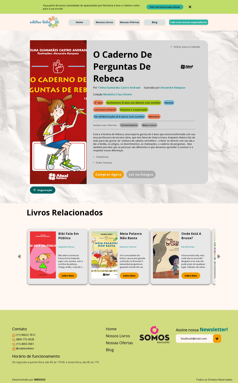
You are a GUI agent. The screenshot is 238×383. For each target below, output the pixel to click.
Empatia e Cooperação (133, 109)
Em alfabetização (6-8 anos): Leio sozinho (119, 116)
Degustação (44, 190)
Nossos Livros (104, 22)
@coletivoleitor (25, 348)
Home (79, 22)
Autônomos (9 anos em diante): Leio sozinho (133, 102)
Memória (154, 116)
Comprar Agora (108, 174)
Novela (169, 102)
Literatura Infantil (105, 109)
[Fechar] (190, 7)
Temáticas (102, 156)
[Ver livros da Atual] (187, 67)
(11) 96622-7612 (25, 335)
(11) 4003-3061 (25, 344)
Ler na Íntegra (141, 174)
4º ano (98, 102)
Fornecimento (129, 125)
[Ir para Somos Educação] (154, 334)
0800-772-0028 (25, 339)
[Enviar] (217, 338)
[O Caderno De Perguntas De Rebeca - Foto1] (58, 112)
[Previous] (19, 256)
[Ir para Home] (44, 22)
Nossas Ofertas (129, 22)
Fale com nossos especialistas (165, 6)
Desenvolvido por (28, 379)
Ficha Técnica (104, 162)
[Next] (218, 256)
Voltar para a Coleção (186, 46)
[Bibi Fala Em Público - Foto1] (43, 256)
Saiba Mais (68, 275)
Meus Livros (149, 125)
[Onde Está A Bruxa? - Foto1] (166, 256)
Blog (154, 22)
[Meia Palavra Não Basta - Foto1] (104, 256)
